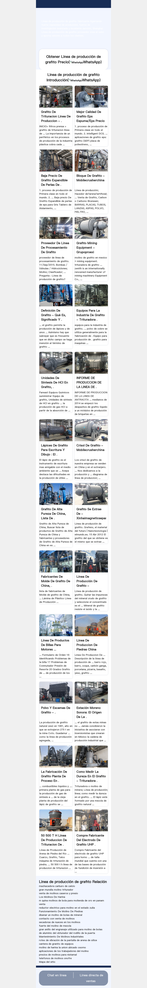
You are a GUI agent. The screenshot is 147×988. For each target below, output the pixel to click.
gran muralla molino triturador (56, 889)
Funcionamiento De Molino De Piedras (61, 911)
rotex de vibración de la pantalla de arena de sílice (68, 940)
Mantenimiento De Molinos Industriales (61, 936)
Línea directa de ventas (91, 978)
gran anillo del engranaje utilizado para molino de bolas (70, 929)
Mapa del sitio (47, 962)
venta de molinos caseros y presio (58, 893)
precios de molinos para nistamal (58, 954)
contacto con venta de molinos (56, 918)
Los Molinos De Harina (52, 897)
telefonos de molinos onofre (55, 958)
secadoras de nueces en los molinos (59, 922)
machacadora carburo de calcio (57, 886)
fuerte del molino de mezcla (55, 925)
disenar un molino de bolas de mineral (60, 915)
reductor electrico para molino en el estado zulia (67, 907)
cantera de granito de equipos (56, 943)
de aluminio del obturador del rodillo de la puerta (67, 933)
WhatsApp (91, 61)
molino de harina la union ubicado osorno (62, 947)
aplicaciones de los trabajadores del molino (64, 951)
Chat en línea (56, 975)
